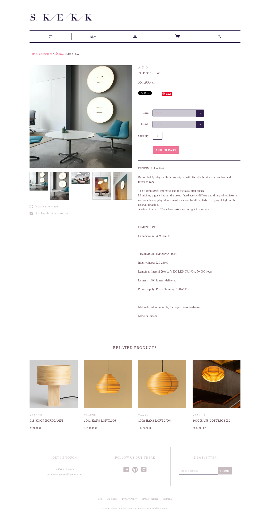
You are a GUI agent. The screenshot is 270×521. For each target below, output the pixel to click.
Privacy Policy (129, 498)
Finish (144, 124)
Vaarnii (36, 415)
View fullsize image (44, 206)
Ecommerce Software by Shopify (150, 508)
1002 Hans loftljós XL (211, 420)
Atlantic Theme (109, 508)
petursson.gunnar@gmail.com (64, 474)
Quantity (143, 136)
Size (145, 113)
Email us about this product (49, 213)
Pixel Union (127, 508)
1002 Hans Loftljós (154, 420)
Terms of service (150, 498)
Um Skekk (112, 498)
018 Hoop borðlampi (46, 420)
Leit (100, 498)
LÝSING (58, 54)
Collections (45, 54)
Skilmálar (167, 498)
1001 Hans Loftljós (100, 420)
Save (168, 93)
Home (33, 54)
